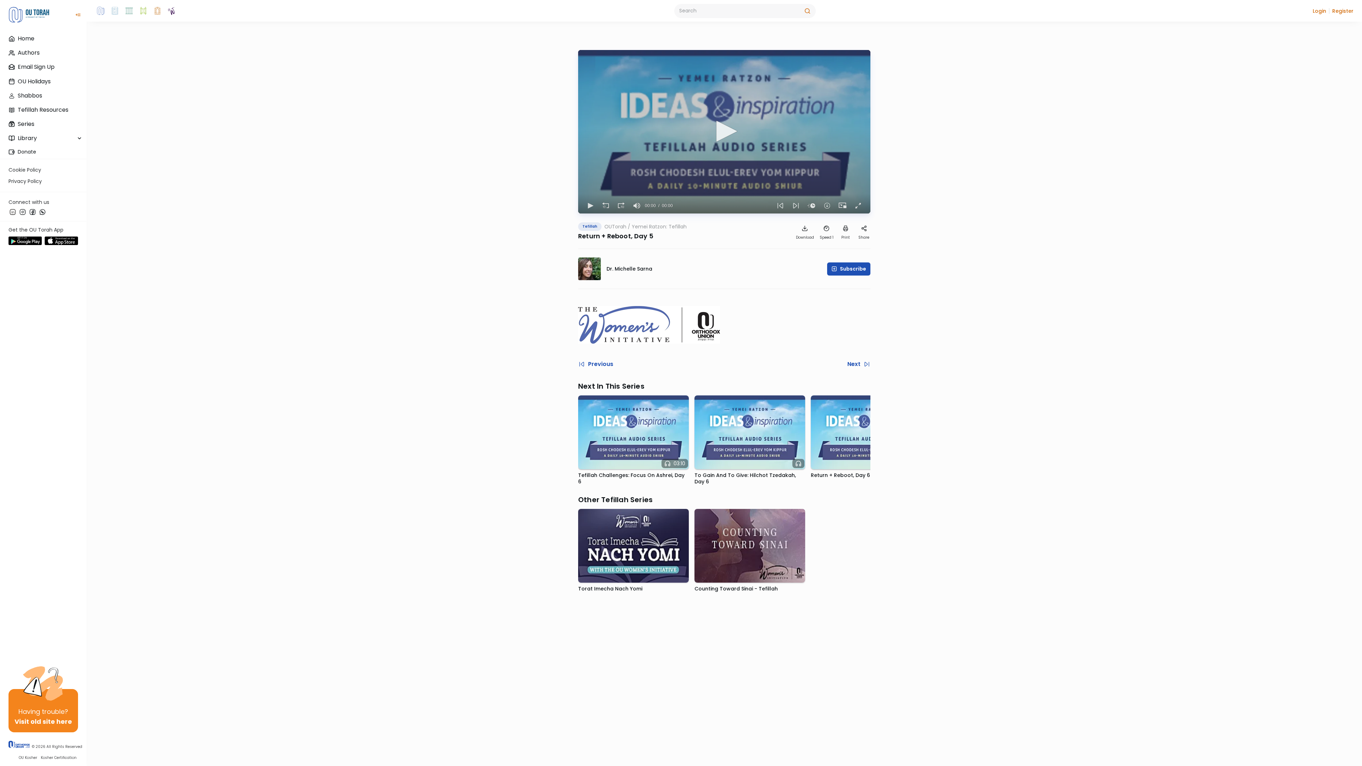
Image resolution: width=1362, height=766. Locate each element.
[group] (637, 205)
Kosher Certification (59, 757)
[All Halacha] (129, 11)
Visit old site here (43, 721)
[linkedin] (13, 211)
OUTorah (615, 226)
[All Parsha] (143, 11)
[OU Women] (171, 11)
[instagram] (22, 211)
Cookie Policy (25, 169)
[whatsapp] (42, 211)
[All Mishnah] (115, 11)
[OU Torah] (100, 11)
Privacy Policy (25, 181)
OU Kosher (28, 757)
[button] (1319, 11)
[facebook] (32, 211)
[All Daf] (157, 11)
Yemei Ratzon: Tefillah (659, 226)
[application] (724, 131)
